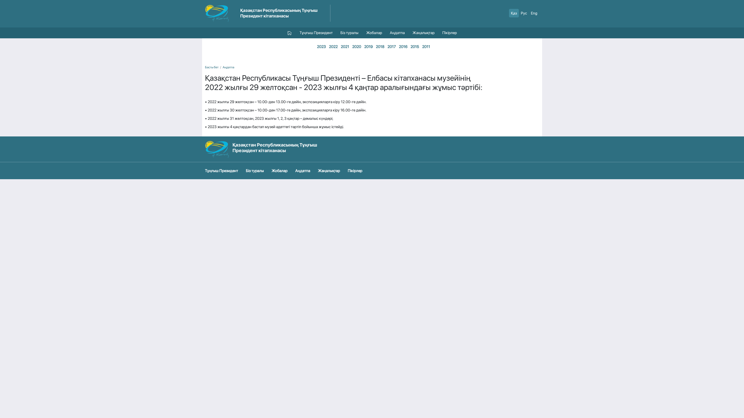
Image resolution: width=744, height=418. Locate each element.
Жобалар (374, 32)
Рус (524, 13)
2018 (380, 46)
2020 (356, 46)
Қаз (514, 13)
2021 (345, 46)
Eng (534, 13)
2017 (392, 46)
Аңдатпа (397, 32)
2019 (368, 46)
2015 (415, 46)
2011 (426, 46)
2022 (333, 46)
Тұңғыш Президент (316, 32)
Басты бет (212, 67)
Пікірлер (449, 32)
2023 (321, 46)
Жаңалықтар (423, 32)
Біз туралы (349, 32)
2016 (403, 46)
